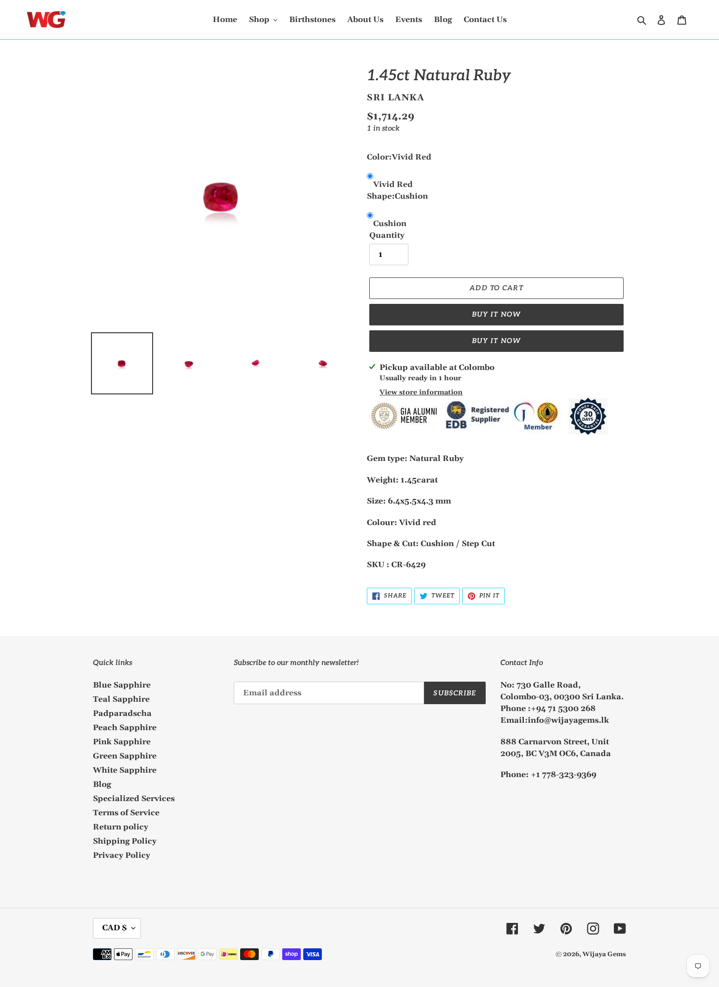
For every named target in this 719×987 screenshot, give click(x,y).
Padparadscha (122, 713)
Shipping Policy (125, 841)
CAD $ (114, 928)
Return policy (120, 827)
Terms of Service (126, 813)
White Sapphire (125, 770)
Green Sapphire (125, 756)
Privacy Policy (121, 855)
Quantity (386, 235)
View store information (421, 392)
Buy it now (496, 314)
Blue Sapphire (122, 685)
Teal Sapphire (121, 699)
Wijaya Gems (604, 954)
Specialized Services (134, 798)
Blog (102, 784)
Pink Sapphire (122, 742)
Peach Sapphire (125, 728)
